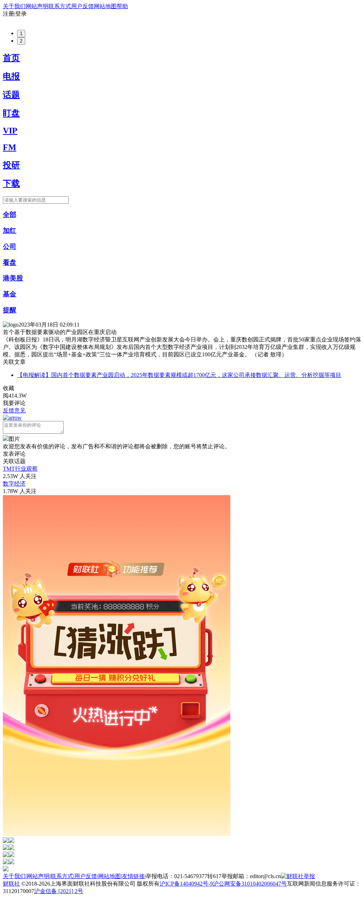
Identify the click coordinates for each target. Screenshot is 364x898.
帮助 (122, 6)
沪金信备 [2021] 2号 (58, 891)
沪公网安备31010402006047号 (250, 884)
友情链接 (133, 876)
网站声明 (37, 6)
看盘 (9, 262)
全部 (9, 214)
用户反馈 (82, 6)
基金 (9, 294)
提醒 (9, 310)
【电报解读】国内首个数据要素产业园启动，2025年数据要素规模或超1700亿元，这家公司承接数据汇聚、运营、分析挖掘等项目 (179, 375)
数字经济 (14, 484)
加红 (9, 230)
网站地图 (105, 6)
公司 (9, 246)
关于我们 (14, 6)
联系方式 (59, 6)
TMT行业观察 (20, 469)
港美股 (13, 278)
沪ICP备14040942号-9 (186, 884)
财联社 (11, 884)
